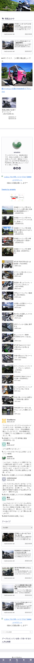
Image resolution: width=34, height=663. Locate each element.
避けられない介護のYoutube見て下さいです (16, 90)
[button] (30, 632)
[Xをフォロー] (14, 168)
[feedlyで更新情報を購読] (17, 168)
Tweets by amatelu (9, 189)
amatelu (17, 152)
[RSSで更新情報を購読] (19, 168)
